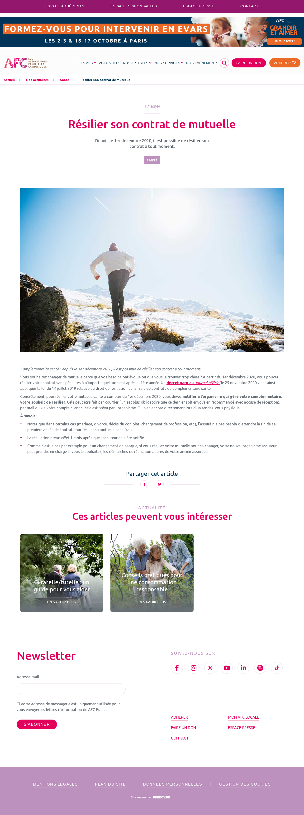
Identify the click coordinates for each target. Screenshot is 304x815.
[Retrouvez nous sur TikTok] (277, 668)
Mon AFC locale (243, 717)
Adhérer (283, 63)
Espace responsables (133, 6)
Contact (249, 6)
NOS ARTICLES (135, 63)
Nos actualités (37, 79)
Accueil (9, 79)
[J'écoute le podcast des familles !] (260, 668)
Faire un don (248, 63)
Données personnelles (172, 784)
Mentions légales (55, 784)
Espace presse (198, 6)
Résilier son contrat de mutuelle (105, 79)
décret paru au (193, 383)
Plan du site (110, 784)
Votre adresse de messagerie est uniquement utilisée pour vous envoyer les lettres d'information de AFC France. (68, 707)
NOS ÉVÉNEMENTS (202, 63)
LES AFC (86, 63)
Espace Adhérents (64, 6)
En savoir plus (61, 602)
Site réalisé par (141, 797)
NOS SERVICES (167, 63)
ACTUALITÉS (110, 63)
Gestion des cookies (245, 784)
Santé (64, 79)
